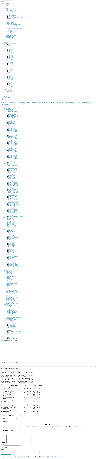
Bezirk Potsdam (11, 236)
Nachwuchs (5, 8)
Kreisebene (5, 270)
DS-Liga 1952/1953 (12, 168)
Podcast (7, 92)
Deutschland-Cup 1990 (11, 312)
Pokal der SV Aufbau (10, 320)
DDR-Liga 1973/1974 (13, 195)
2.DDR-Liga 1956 (10, 219)
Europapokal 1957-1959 (11, 43)
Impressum (3, 456)
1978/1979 (10, 71)
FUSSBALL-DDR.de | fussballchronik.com (54, 456)
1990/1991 (10, 86)
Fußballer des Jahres (10, 293)
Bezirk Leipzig (11, 242)
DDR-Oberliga (6, 108)
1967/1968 (10, 57)
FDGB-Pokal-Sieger (10, 305)
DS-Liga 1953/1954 (12, 169)
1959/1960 (10, 46)
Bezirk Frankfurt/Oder (11, 276)
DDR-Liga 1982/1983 (13, 206)
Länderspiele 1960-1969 (11, 35)
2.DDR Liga (6, 217)
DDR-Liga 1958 (11, 175)
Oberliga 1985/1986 (12, 156)
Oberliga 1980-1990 (10, 149)
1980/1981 (10, 75)
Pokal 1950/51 (9, 307)
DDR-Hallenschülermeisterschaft (15, 21)
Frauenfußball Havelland (11, 4)
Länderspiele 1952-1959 (11, 34)
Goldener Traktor (10, 318)
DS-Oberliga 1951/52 (13, 113)
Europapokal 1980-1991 (11, 73)
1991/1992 (10, 88)
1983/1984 (10, 78)
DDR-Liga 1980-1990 (10, 203)
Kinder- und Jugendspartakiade (12, 25)
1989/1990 (10, 85)
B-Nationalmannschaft (10, 41)
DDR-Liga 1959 (11, 176)
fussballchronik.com (5, 457)
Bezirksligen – (9, 230)
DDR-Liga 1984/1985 (13, 209)
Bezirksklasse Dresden (13, 264)
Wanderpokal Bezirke (12, 14)
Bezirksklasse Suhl (12, 265)
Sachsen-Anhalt (9, 334)
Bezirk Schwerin (12, 232)
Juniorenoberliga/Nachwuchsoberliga (16, 11)
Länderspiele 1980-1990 (11, 37)
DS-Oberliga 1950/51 (13, 111)
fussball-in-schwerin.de (32, 457)
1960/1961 (10, 49)
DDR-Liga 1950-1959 (10, 164)
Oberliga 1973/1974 (12, 141)
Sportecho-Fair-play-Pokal (12, 303)
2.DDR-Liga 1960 (10, 224)
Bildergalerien (9, 90)
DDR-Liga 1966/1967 (13, 185)
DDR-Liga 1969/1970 (13, 189)
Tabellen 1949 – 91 (12, 324)
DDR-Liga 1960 (11, 178)
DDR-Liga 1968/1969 (13, 188)
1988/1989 (10, 84)
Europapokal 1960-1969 (11, 48)
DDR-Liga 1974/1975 (13, 196)
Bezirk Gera (11, 244)
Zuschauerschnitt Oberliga (12, 297)
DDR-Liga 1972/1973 (13, 194)
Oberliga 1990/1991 (12, 162)
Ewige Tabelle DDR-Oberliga (12, 290)
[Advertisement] (48, 351)
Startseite (5, 107)
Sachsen (7, 332)
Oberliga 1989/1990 (12, 161)
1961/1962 (10, 50)
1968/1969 (10, 58)
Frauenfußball (6, 3)
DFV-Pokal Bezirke (12, 22)
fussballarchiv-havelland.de (43, 457)
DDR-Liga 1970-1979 (10, 190)
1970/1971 (10, 62)
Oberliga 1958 (11, 121)
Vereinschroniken (12, 326)
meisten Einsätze (9, 296)
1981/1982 (10, 76)
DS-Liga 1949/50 (12, 110)
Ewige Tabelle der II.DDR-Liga (13, 228)
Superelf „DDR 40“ (10, 298)
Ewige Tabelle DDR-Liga (11, 292)
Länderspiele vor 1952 (10, 32)
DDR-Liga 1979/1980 (13, 202)
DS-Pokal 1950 (9, 306)
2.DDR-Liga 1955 (10, 218)
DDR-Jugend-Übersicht (11, 15)
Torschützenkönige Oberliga (12, 291)
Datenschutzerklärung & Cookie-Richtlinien (15, 456)
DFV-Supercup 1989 (10, 309)
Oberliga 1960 (11, 124)
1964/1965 (10, 54)
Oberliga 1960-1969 (10, 123)
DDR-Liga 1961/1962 (13, 179)
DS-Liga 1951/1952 (12, 167)
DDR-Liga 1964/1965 (13, 183)
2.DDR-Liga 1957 (10, 221)
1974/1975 (10, 66)
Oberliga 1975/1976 (12, 143)
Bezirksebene (6, 229)
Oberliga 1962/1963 (12, 127)
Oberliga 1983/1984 (12, 154)
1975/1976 (10, 68)
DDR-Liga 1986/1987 (13, 211)
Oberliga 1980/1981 (12, 150)
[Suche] (1, 1)
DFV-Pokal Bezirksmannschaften (13, 317)
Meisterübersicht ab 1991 (14, 333)
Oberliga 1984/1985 (12, 155)
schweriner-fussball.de (22, 457)
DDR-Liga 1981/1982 (13, 205)
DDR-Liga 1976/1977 (13, 198)
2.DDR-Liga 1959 (10, 223)
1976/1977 (10, 69)
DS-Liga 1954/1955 (12, 170)
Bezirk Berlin (11, 269)
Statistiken (5, 289)
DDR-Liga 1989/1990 (13, 215)
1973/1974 (10, 65)
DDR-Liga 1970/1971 (13, 191)
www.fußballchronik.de (48, 427)
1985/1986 (10, 81)
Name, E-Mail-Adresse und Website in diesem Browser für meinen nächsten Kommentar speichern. (22, 452)
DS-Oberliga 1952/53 (13, 114)
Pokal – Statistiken (10, 313)
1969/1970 (10, 59)
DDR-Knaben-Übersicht (11, 23)
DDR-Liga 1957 (11, 174)
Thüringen (8, 337)
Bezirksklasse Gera (12, 263)
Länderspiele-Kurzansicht (11, 31)
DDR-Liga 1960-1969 (10, 177)
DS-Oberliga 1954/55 (13, 116)
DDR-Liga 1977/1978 (13, 199)
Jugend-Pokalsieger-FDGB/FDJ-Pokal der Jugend (18, 17)
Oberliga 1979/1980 (12, 148)
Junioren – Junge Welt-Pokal (14, 12)
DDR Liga (5, 163)
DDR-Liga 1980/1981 (13, 204)
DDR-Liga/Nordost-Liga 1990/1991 (16, 216)
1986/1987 (10, 82)
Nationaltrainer (9, 30)
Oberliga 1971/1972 (12, 138)
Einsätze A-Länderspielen (11, 38)
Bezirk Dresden (11, 245)
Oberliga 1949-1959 (10, 109)
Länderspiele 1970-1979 (11, 36)
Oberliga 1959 (11, 122)
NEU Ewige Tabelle (12, 329)
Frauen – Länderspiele (10, 7)
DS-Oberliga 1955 (12, 117)
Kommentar (3, 442)
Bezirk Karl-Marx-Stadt (13, 248)
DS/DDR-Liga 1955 (12, 171)
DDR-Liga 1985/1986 (13, 210)
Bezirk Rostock (11, 231)
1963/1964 (10, 52)
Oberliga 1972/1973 (12, 140)
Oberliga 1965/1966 (12, 130)
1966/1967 (10, 56)
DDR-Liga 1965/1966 (13, 184)
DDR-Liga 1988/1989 (13, 213)
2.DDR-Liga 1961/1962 (11, 225)
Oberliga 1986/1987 (12, 157)
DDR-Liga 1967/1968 (13, 187)
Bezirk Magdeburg (12, 235)
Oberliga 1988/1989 (12, 159)
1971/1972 (10, 63)
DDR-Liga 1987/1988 (13, 212)
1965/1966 (10, 55)
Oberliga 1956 (11, 118)
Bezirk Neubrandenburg (13, 233)
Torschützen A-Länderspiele (11, 39)
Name (2, 444)
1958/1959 (10, 45)
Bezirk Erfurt (11, 243)
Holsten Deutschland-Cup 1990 (13, 311)
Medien (4, 89)
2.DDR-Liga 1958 (10, 222)
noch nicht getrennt (10, 267)
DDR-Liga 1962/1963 (13, 181)
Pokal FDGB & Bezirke (8, 304)
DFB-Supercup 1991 (10, 310)
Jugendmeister (11, 16)
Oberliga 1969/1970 (12, 135)
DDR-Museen (9, 91)
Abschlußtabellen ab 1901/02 (14, 331)
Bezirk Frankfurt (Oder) (13, 237)
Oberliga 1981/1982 (12, 151)
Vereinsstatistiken (12, 327)
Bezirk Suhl (11, 246)
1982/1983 (10, 77)
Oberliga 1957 (11, 120)
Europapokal (5, 42)
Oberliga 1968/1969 (12, 134)
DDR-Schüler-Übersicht (11, 18)
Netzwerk (5, 96)
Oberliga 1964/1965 (12, 129)
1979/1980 (10, 72)
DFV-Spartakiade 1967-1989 (12, 27)
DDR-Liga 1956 (11, 172)
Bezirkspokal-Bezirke (10, 314)
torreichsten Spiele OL (11, 300)
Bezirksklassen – (9, 249)
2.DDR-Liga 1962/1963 (11, 226)
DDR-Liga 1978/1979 (13, 201)
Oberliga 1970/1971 (12, 137)
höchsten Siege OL (10, 299)
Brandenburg (9, 330)
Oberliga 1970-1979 (10, 136)
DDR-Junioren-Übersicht (11, 10)
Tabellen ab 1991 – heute (13, 325)
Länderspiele (5, 29)
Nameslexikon (9, 95)
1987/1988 (10, 83)
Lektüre (7, 93)
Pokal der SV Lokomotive (11, 319)
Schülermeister (11, 19)
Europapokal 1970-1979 (11, 61)
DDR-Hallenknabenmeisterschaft (15, 24)
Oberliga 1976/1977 (12, 144)
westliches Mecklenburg (11, 323)
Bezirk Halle (11, 238)
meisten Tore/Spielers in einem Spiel (14, 302)
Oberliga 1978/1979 (12, 147)
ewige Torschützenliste (11, 295)
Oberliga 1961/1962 (12, 125)
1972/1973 (10, 64)
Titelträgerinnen (9, 5)
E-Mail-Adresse (4, 447)
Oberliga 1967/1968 (12, 133)
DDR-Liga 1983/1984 (13, 208)
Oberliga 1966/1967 (12, 131)
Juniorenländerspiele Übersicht (12, 9)
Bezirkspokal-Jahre (10, 316)
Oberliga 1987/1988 (12, 158)
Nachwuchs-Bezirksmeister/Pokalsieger (14, 28)
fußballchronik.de (13, 457)
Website (2, 449)
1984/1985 (10, 79)
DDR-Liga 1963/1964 (13, 182)
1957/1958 (10, 44)
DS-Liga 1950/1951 (12, 165)
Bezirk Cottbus (11, 241)
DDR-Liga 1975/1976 (13, 197)
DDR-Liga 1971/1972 (13, 192)
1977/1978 (10, 70)
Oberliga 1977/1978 (12, 145)
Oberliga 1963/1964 (12, 128)
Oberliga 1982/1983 (12, 152)
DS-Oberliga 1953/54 (13, 115)
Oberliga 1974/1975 (12, 142)
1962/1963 (10, 51)
